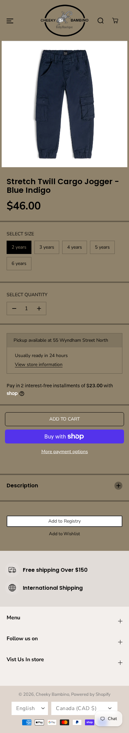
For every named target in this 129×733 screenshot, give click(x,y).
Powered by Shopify (90, 694)
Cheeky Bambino (52, 694)
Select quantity (27, 295)
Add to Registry (64, 521)
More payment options (64, 451)
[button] (10, 21)
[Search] (100, 20)
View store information (39, 364)
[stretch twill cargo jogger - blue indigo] (64, 104)
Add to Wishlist (64, 534)
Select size (20, 234)
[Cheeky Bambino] (64, 20)
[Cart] (115, 20)
